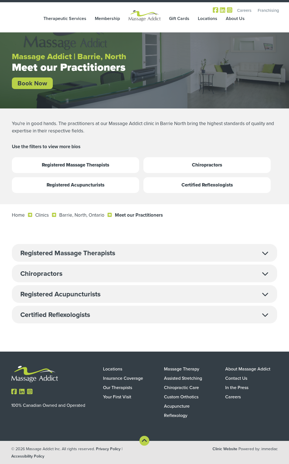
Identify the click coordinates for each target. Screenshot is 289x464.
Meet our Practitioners (139, 215)
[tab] (144, 253)
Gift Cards (179, 18)
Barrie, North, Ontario (81, 215)
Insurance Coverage (123, 378)
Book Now (32, 83)
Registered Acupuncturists (75, 184)
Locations (207, 18)
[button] (144, 253)
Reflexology (175, 415)
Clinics (42, 215)
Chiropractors (207, 164)
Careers (244, 10)
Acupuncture (177, 406)
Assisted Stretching (183, 378)
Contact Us (236, 378)
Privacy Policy (108, 449)
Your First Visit (117, 397)
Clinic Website (225, 449)
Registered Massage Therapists (75, 164)
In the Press (236, 387)
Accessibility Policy (27, 456)
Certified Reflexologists (207, 184)
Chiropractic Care (181, 387)
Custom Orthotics (181, 397)
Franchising (268, 10)
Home (18, 215)
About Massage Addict (247, 369)
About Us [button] (235, 18)
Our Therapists (117, 387)
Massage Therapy (181, 369)
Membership (107, 18)
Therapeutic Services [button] (64, 18)
